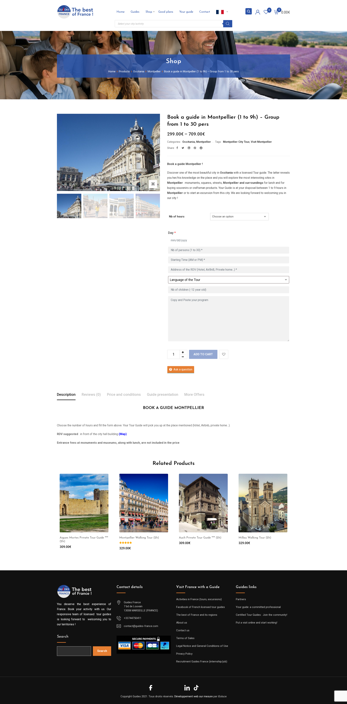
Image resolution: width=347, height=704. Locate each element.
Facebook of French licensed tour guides (200, 607)
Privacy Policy (184, 653)
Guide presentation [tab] (162, 394)
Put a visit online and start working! (256, 622)
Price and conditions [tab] (124, 394)
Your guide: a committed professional (258, 607)
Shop (148, 11)
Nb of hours (176, 216)
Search (62, 637)
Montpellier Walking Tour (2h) (139, 537)
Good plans (165, 11)
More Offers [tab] (194, 394)
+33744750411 (132, 618)
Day (172, 233)
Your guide (186, 11)
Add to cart (203, 354)
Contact (204, 11)
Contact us (182, 630)
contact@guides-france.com (141, 626)
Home (121, 11)
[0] (276, 11)
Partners (241, 599)
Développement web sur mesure (193, 696)
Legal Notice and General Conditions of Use (202, 646)
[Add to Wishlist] (223, 354)
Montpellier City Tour (236, 141)
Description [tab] (66, 394)
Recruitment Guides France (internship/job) (201, 661)
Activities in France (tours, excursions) (199, 599)
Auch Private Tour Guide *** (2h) (200, 537)
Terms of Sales (185, 638)
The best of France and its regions (196, 614)
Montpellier (203, 141)
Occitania (188, 141)
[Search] (227, 23)
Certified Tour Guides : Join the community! (261, 614)
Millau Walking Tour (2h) (255, 537)
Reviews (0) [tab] (91, 394)
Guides (135, 11)
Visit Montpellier (261, 141)
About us (181, 622)
